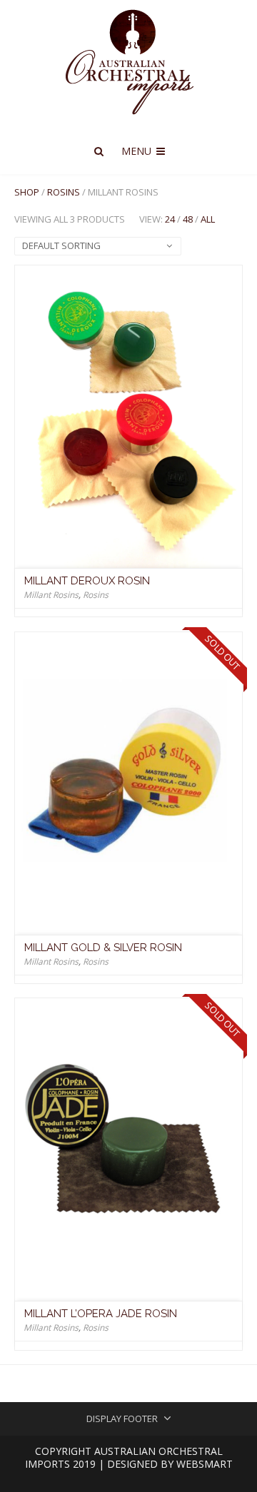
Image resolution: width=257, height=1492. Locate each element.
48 (188, 219)
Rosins (63, 192)
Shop (26, 192)
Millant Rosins (51, 595)
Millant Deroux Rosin (87, 580)
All (208, 219)
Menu (137, 151)
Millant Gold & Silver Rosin (103, 947)
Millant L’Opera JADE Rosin (100, 1313)
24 (170, 219)
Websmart (204, 1464)
